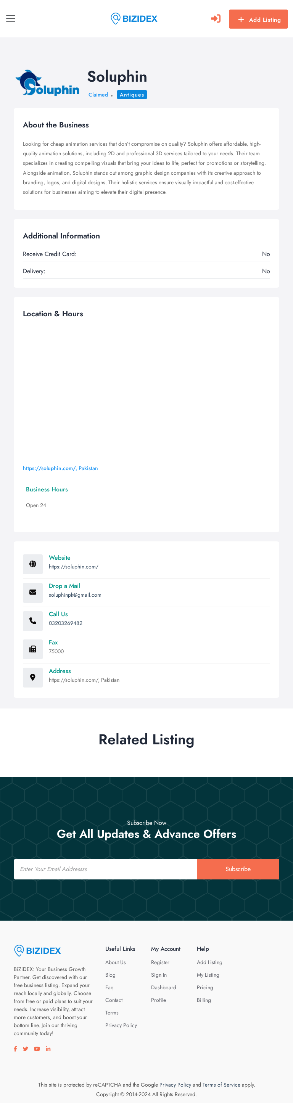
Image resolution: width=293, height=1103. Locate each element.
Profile (158, 1000)
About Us (115, 962)
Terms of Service (221, 1085)
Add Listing (265, 20)
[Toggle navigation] (10, 18)
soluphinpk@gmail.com (75, 595)
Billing (204, 1000)
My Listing (208, 975)
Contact (113, 1000)
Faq (109, 987)
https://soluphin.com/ (73, 566)
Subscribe (238, 869)
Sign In (159, 975)
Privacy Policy (121, 1025)
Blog (110, 975)
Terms (112, 1012)
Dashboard (163, 987)
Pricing (205, 987)
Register (160, 962)
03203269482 (65, 623)
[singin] (215, 18)
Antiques (132, 94)
